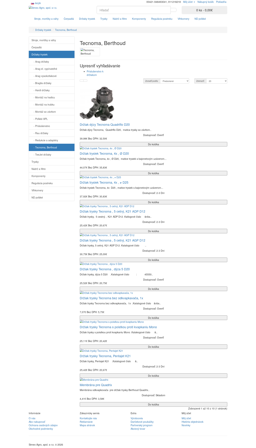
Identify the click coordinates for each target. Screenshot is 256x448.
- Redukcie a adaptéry (45, 140)
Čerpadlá (69, 18)
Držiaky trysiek (87, 18)
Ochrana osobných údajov (43, 425)
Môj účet (186, 418)
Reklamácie (86, 421)
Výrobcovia (137, 418)
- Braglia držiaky (41, 83)
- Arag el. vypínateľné (44, 68)
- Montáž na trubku (43, 104)
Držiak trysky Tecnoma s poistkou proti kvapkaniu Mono (118, 327)
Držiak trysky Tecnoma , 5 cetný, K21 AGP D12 (112, 240)
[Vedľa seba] (85, 81)
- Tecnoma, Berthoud (44, 147)
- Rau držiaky (40, 133)
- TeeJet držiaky (41, 154)
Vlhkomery (183, 18)
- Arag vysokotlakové (44, 76)
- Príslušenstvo (41, 126)
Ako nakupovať (37, 421)
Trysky (103, 18)
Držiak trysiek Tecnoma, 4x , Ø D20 (104, 153)
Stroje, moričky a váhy (46, 18)
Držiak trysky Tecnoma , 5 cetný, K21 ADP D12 (112, 211)
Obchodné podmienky (41, 428)
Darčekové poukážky (142, 421)
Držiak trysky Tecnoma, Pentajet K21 (105, 355)
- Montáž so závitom (44, 111)
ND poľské (200, 18)
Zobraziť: (200, 80)
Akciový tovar (138, 428)
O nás (32, 418)
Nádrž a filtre (120, 18)
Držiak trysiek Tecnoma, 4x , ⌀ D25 (104, 182)
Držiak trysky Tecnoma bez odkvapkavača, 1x (111, 298)
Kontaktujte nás (88, 418)
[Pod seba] (82, 81)
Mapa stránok (87, 425)
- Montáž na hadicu (43, 97)
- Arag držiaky (40, 61)
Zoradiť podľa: (151, 80)
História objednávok (192, 421)
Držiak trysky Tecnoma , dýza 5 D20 (105, 269)
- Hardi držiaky (41, 90)
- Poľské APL (40, 119)
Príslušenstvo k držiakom (95, 73)
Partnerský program (142, 425)
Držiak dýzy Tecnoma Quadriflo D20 (105, 124)
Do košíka (153, 144)
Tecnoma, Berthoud (66, 30)
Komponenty (139, 18)
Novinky (186, 425)
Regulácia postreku (161, 18)
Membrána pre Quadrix (96, 384)
